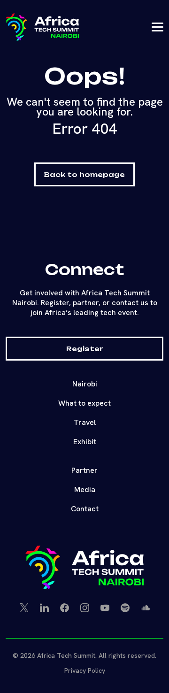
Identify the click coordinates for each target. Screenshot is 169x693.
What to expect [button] (84, 403)
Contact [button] (85, 509)
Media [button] (84, 489)
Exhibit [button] (84, 442)
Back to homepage (84, 174)
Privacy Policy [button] (84, 670)
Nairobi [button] (84, 384)
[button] (42, 27)
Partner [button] (84, 470)
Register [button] (84, 349)
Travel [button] (85, 422)
